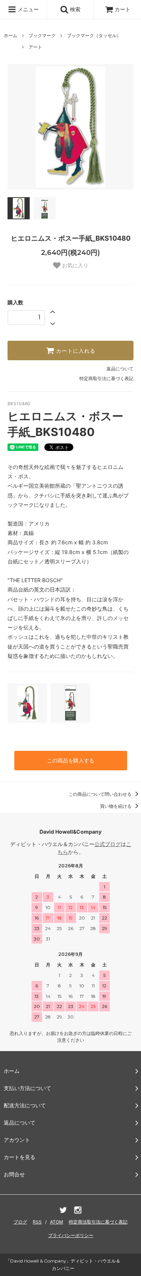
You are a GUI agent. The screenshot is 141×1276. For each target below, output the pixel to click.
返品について (119, 368)
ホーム (10, 35)
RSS (37, 1222)
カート (122, 9)
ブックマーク (42, 35)
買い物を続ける (116, 806)
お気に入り (74, 265)
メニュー (27, 9)
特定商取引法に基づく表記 (106, 378)
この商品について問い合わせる (100, 794)
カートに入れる (75, 350)
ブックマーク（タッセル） (94, 35)
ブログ (20, 1222)
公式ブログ (107, 844)
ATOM (56, 1222)
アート (35, 47)
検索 (74, 9)
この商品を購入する (70, 760)
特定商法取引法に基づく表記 (98, 1222)
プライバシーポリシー (70, 1235)
